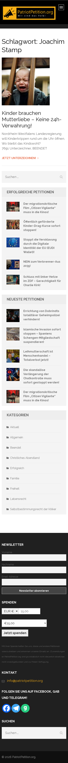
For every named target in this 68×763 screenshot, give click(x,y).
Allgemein (16, 437)
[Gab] (25, 708)
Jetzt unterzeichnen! (19, 158)
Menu (62, 8)
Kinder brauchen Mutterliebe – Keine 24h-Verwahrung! (32, 119)
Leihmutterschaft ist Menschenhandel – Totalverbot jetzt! (38, 356)
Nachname (8, 564)
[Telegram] (16, 708)
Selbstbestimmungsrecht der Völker (33, 509)
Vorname (7, 552)
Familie (14, 478)
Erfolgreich (17, 468)
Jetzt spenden (15, 633)
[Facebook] (6, 708)
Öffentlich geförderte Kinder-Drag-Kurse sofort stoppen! (41, 226)
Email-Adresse (10, 576)
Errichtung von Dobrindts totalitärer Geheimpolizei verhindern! (41, 315)
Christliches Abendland (25, 458)
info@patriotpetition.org (25, 681)
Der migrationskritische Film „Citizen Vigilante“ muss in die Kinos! (40, 208)
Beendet (15, 447)
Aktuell (14, 427)
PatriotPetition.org (23, 757)
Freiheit (14, 488)
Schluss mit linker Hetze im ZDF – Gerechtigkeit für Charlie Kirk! (42, 281)
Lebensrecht (18, 499)
